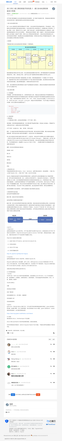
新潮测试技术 (15, 13)
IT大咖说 (22, 430)
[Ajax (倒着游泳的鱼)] (8, 383)
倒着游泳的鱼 (34, 13)
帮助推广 (12, 422)
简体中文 (11, 431)
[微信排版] (54, 333)
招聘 (24, 2)
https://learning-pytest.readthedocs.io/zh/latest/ (20, 313)
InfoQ (29, 428)
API (42, 420)
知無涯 (8, 13)
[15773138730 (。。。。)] (8, 344)
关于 (10, 420)
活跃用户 (14, 420)
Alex (12, 373)
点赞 (53, 339)
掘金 (33, 428)
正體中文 (17, 431)
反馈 (34, 420)
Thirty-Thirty (15, 359)
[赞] (54, 344)
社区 (15, 2)
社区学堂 (31, 2)
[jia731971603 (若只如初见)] (8, 366)
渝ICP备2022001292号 (24, 435)
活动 (43, 2)
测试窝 (10, 430)
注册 (51, 2)
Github (38, 420)
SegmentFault (39, 428)
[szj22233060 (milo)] (8, 352)
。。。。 (13, 344)
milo (12, 351)
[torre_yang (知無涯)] (53, 8)
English (22, 431)
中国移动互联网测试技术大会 (25, 420)
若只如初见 (14, 366)
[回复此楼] (51, 344)
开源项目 (37, 2)
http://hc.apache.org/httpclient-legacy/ (17, 253)
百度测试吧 (16, 430)
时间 (50, 339)
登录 (55, 2)
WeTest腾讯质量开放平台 (20, 428)
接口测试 (10, 8)
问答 (20, 2)
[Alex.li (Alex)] (8, 374)
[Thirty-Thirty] (8, 359)
